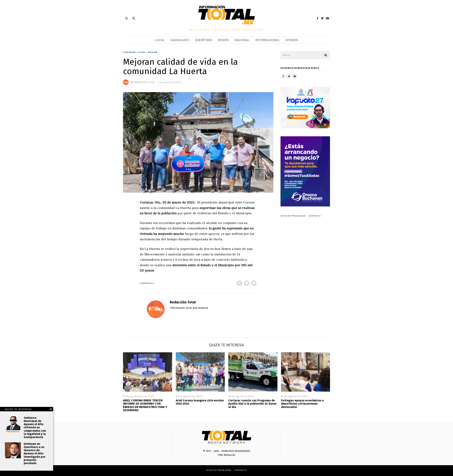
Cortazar (129, 52)
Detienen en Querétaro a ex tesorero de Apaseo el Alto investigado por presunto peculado (34, 453)
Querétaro (203, 40)
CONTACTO (314, 216)
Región (223, 40)
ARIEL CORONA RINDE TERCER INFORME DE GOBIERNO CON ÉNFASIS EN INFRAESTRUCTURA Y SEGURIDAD (145, 405)
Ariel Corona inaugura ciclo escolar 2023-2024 (200, 402)
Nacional (242, 40)
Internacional (268, 40)
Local (160, 40)
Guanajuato (179, 40)
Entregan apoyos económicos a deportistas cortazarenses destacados (302, 403)
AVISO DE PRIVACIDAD (293, 216)
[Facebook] (317, 18)
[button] (326, 55)
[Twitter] (322, 18)
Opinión (291, 40)
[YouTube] (327, 18)
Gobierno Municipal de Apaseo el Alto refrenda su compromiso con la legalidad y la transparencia (35, 427)
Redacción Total (183, 302)
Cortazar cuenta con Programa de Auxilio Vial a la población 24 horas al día (252, 403)
